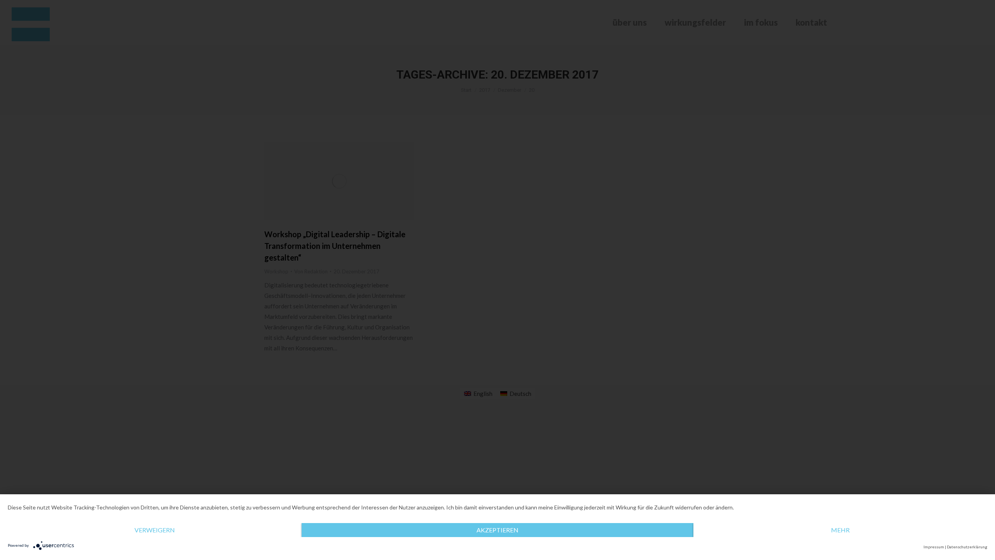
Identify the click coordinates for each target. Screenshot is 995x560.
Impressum (933, 546)
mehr (840, 530)
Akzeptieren (497, 530)
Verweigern (154, 530)
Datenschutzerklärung (967, 546)
